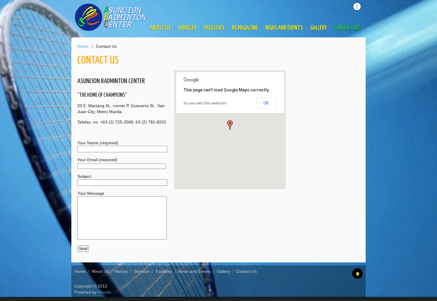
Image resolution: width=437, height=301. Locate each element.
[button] (230, 125)
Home (83, 46)
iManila (104, 292)
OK (266, 103)
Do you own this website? (205, 103)
